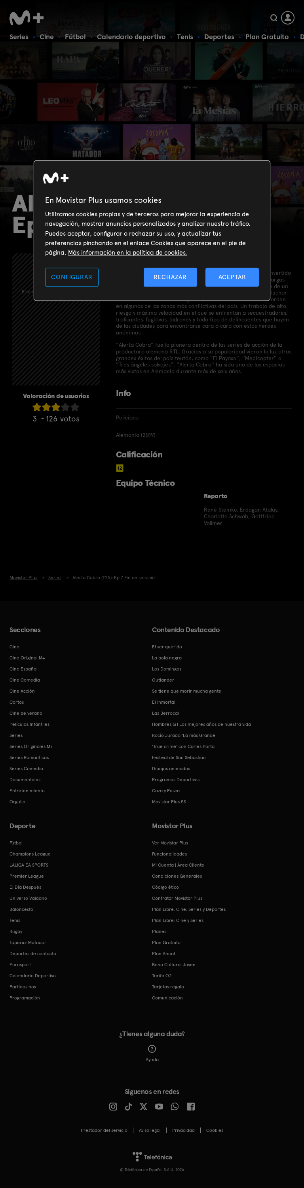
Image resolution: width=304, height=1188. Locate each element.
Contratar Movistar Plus (177, 898)
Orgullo (17, 802)
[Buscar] (273, 17)
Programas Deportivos (176, 779)
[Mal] (46, 407)
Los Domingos (166, 669)
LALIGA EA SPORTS (29, 865)
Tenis (185, 36)
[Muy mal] (36, 407)
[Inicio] (29, 17)
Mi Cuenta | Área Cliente (178, 865)
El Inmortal (163, 702)
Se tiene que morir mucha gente (186, 691)
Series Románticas (29, 757)
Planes (159, 931)
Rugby (16, 931)
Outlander (163, 680)
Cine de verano (26, 713)
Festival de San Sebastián (179, 757)
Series (19, 36)
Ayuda (152, 1059)
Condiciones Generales (177, 876)
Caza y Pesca (166, 790)
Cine (47, 36)
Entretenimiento (27, 790)
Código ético (165, 887)
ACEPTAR (232, 277)
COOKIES (214, 1130)
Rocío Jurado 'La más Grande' (184, 735)
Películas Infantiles (29, 724)
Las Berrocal (165, 713)
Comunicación (167, 998)
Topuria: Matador (28, 942)
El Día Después (25, 887)
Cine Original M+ (27, 658)
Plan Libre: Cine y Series (177, 920)
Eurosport (20, 964)
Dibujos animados (171, 768)
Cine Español (24, 669)
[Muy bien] (74, 407)
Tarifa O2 (162, 975)
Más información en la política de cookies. (127, 253)
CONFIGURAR (71, 277)
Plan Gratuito (267, 36)
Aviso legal (150, 1130)
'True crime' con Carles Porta (183, 746)
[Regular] (55, 407)
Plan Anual (163, 953)
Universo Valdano (28, 898)
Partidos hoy (23, 987)
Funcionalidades (169, 854)
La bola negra (167, 658)
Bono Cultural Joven (174, 964)
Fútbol (75, 36)
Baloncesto (21, 909)
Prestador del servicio (104, 1130)
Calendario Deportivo (33, 975)
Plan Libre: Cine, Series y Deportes (189, 909)
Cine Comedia (25, 680)
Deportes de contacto (33, 953)
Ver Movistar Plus (170, 843)
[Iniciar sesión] (287, 17)
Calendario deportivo (131, 36)
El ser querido (167, 647)
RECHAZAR (170, 277)
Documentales (25, 779)
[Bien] (65, 407)
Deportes (219, 36)
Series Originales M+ (31, 746)
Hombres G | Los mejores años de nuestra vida (201, 724)
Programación (25, 998)
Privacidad (183, 1130)
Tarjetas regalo (168, 987)
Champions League (30, 854)
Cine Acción (22, 691)
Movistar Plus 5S (169, 802)
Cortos (17, 702)
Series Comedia (26, 768)
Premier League (27, 876)
